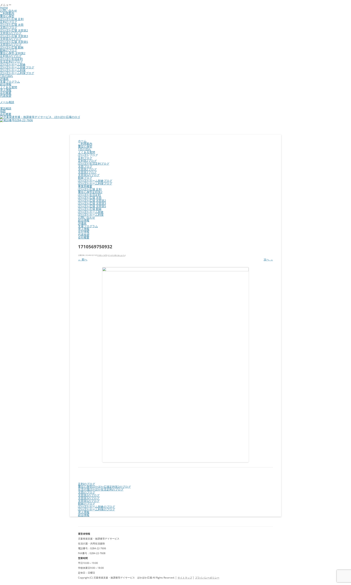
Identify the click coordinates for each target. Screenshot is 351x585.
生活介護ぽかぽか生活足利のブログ (101, 489)
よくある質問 (8, 87)
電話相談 (5, 108)
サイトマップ (185, 577)
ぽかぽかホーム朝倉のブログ (96, 506)
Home (4, 8)
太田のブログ (8, 27)
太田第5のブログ (11, 44)
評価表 (4, 79)
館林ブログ (85, 178)
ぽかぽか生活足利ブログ (93, 163)
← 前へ (82, 259)
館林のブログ (8, 50)
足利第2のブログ (11, 56)
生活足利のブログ (11, 62)
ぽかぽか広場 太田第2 (14, 30)
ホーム (82, 141)
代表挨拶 (5, 96)
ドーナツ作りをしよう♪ (116, 255)
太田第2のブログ (11, 33)
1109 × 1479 (102, 255)
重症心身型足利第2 (90, 192)
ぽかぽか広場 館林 (12, 47)
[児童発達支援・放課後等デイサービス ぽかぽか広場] (40, 117)
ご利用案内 (7, 13)
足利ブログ (85, 158)
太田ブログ (85, 166)
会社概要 (5, 93)
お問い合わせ (8, 10)
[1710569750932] (175, 364)
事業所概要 (85, 186)
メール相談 (7, 102)
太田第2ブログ (87, 169)
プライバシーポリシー (207, 577)
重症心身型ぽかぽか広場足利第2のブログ (104, 487)
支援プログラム (10, 81)
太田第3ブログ (87, 172)
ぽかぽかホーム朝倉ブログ (17, 67)
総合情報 (5, 84)
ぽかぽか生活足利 (11, 59)
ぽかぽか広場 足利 (12, 19)
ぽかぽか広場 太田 (12, 25)
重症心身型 (7, 16)
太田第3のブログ (11, 39)
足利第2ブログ (87, 161)
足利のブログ (8, 22)
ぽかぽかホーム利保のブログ (96, 509)
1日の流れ (6, 76)
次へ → (268, 259)
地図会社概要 (5, 112)
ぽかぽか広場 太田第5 (14, 42)
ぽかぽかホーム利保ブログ (17, 73)
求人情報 (5, 90)
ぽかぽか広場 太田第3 (14, 36)
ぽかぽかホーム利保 (13, 70)
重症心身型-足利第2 (12, 53)
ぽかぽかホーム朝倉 (13, 64)
